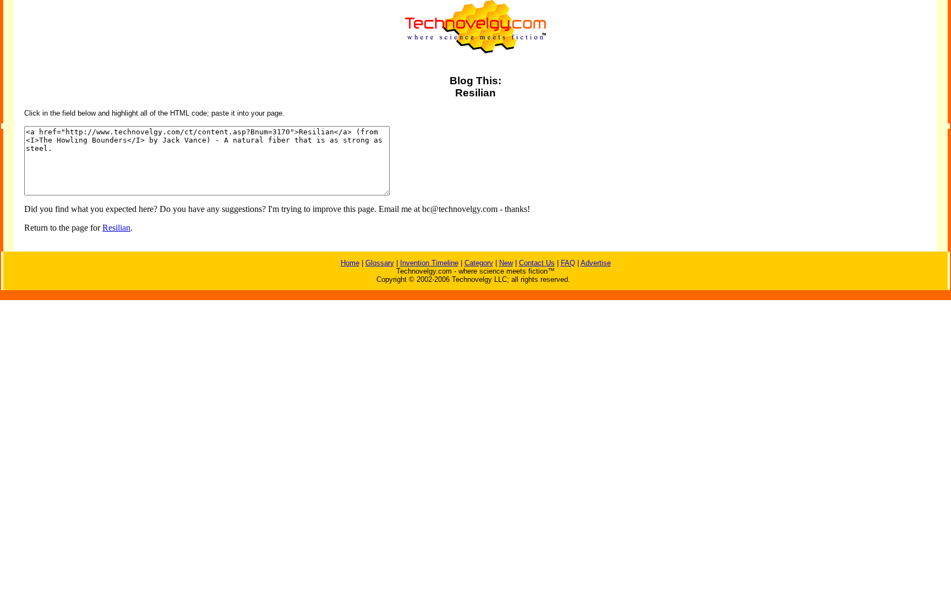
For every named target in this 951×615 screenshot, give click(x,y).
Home (350, 263)
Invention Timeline (429, 263)
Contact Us (537, 263)
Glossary (379, 263)
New (506, 263)
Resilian (116, 227)
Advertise (596, 263)
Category (478, 263)
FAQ (568, 263)
